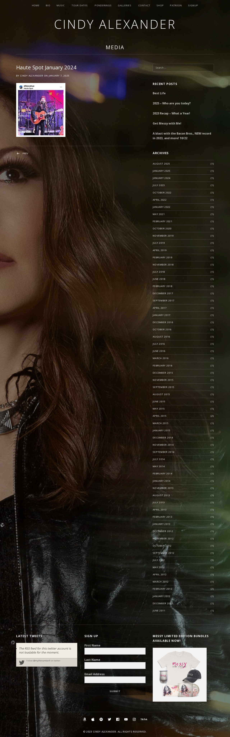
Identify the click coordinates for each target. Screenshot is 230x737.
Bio (48, 5)
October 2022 (162, 192)
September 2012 (163, 553)
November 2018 (163, 264)
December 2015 (163, 372)
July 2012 (159, 560)
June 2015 (159, 401)
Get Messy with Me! (167, 123)
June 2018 (159, 279)
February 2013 (162, 516)
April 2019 (160, 250)
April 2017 (160, 307)
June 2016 (159, 351)
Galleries (124, 5)
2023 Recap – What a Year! (171, 113)
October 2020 (162, 228)
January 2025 (162, 170)
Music (61, 5)
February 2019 (162, 257)
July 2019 (159, 242)
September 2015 (163, 387)
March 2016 (161, 358)
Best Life (159, 93)
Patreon (176, 5)
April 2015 (160, 415)
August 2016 (161, 336)
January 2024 (162, 178)
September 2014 (163, 452)
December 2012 (163, 531)
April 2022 (160, 199)
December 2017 (163, 293)
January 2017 (162, 315)
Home (36, 5)
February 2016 (162, 365)
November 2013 (163, 488)
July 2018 (159, 271)
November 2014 (163, 444)
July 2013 (159, 502)
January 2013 (162, 524)
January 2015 (162, 430)
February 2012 (162, 588)
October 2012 (162, 545)
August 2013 (161, 495)
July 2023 (159, 185)
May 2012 (159, 567)
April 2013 (160, 509)
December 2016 (163, 322)
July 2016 (159, 343)
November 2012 (163, 538)
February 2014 (162, 473)
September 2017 (163, 300)
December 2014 (163, 437)
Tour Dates (80, 5)
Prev (25, 153)
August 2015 (161, 394)
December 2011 (163, 603)
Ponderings (103, 5)
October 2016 (162, 329)
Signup (193, 5)
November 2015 (163, 380)
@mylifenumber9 (41, 660)
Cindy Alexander (115, 24)
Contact (144, 5)
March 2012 (161, 581)
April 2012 (160, 574)
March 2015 (161, 423)
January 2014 (162, 480)
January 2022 (162, 207)
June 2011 (159, 610)
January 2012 (162, 596)
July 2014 (159, 459)
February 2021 (162, 221)
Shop (160, 5)
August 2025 (161, 163)
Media (115, 47)
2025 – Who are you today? (172, 103)
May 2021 (159, 214)
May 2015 (159, 408)
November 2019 (163, 235)
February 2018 (162, 286)
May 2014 (159, 466)
